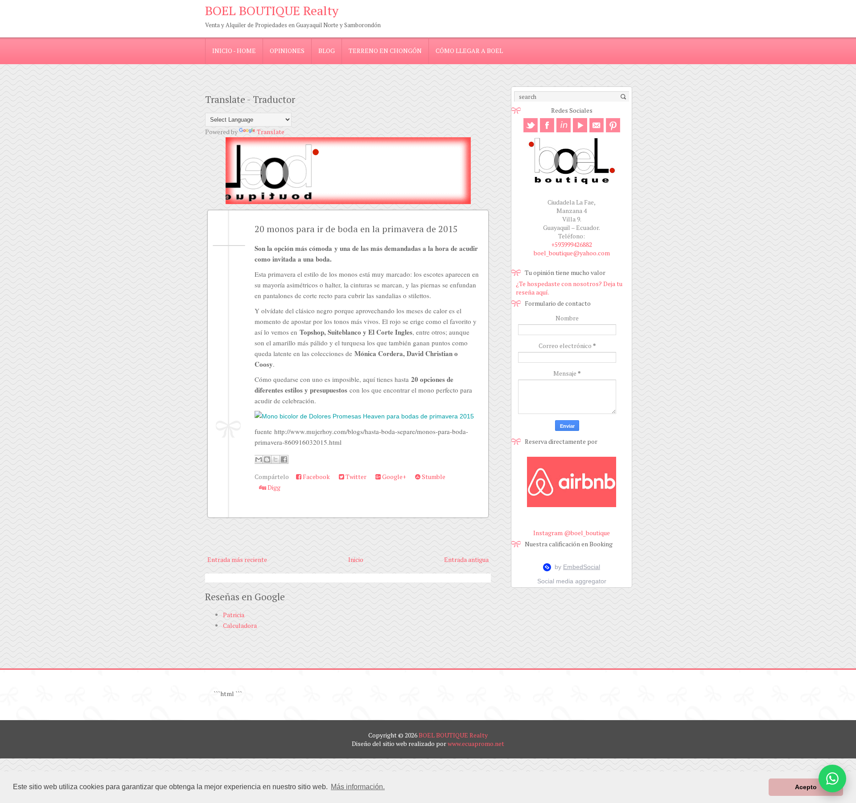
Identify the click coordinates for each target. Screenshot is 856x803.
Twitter (355, 476)
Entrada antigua (466, 559)
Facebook (315, 476)
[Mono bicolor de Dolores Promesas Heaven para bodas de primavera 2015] (364, 416)
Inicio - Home (234, 50)
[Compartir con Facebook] (284, 459)
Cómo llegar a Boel (469, 50)
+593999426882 (571, 244)
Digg (273, 487)
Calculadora (240, 625)
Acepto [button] (806, 787)
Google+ (393, 476)
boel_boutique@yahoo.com (572, 253)
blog (326, 50)
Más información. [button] (358, 787)
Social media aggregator (571, 581)
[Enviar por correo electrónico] (258, 459)
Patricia (233, 614)
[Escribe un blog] (267, 459)
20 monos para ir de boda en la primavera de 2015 (356, 229)
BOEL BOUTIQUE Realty (271, 10)
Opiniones (287, 50)
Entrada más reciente (237, 559)
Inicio (355, 559)
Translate (270, 131)
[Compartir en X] (275, 459)
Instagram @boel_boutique (571, 533)
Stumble (432, 476)
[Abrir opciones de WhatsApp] (832, 778)
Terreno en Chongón (385, 50)
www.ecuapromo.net (476, 743)
